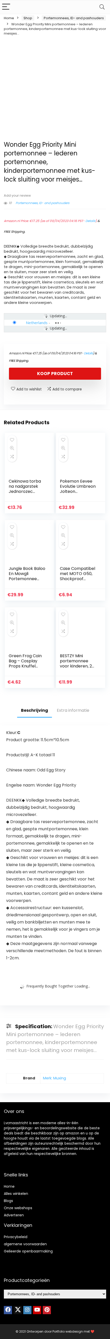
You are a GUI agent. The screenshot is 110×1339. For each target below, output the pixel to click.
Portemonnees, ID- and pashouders (74, 18)
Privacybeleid (15, 1236)
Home (9, 18)
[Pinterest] (47, 1310)
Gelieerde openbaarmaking (28, 1251)
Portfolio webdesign (67, 1331)
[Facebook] (8, 1310)
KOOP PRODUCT (55, 373)
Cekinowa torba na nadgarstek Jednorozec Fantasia (25, 489)
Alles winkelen (16, 1193)
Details (90, 221)
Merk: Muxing (54, 1078)
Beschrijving (34, 710)
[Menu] (6, 7)
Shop (28, 18)
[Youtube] (37, 1310)
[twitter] (18, 1310)
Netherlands (37, 322)
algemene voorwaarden (25, 1244)
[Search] (102, 7)
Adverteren (14, 1215)
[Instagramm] (27, 1310)
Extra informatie (73, 710)
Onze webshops (18, 1207)
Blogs (8, 1200)
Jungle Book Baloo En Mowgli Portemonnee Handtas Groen (27, 576)
